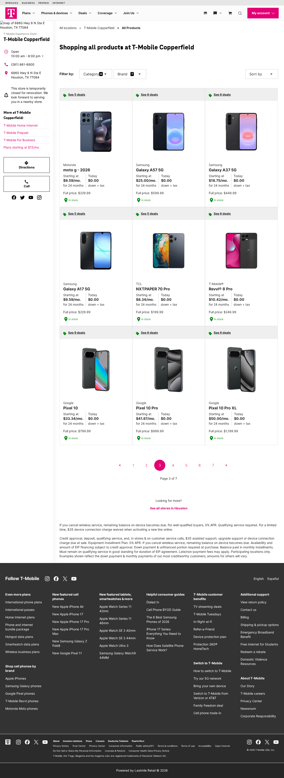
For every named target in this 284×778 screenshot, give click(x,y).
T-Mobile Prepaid (16, 133)
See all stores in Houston (168, 508)
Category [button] (91, 74)
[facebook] (14, 197)
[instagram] (39, 197)
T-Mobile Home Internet (21, 125)
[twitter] (22, 197)
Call (27, 184)
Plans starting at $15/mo (21, 147)
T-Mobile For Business (19, 140)
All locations (68, 28)
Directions (27, 165)
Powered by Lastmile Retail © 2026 (142, 770)
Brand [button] (122, 74)
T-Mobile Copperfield (99, 28)
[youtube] (31, 197)
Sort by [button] (261, 74)
